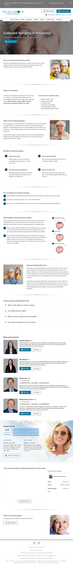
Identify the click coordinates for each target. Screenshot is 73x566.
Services (42, 19)
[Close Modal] (70, 2)
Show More (6, 450)
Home (7, 561)
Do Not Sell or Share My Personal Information (48, 562)
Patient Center (50, 19)
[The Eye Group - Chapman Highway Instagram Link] (38, 542)
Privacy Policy (63, 561)
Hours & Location (14, 19)
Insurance (29, 19)
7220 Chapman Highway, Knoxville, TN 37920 (59, 14)
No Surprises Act (41, 561)
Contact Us (59, 19)
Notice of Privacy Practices (52, 561)
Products (35, 19)
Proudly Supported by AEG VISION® (44, 558)
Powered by (27, 558)
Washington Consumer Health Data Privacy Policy (25, 562)
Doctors (23, 19)
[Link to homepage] (16, 13)
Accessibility (19, 561)
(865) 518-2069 (49, 552)
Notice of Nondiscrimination (29, 561)
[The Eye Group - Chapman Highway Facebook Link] (34, 542)
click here (46, 3)
